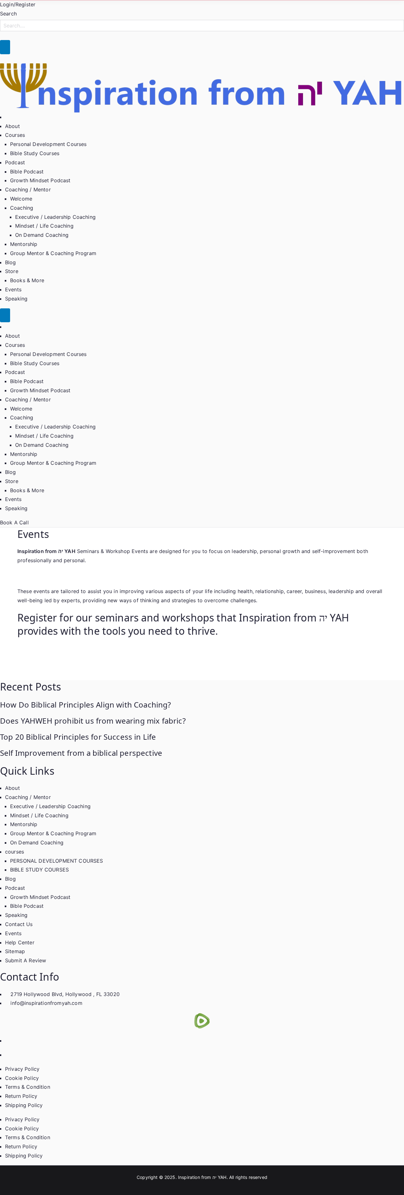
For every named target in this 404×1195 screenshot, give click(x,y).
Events (13, 289)
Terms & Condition (27, 1087)
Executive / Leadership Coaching (55, 217)
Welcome (21, 198)
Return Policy (21, 1096)
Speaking (16, 298)
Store (11, 271)
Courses (15, 135)
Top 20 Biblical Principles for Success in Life (78, 737)
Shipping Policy (24, 1105)
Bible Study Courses (34, 153)
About (12, 126)
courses (14, 851)
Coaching (21, 208)
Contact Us (19, 924)
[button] (27, 135)
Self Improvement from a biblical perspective (81, 753)
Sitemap (15, 951)
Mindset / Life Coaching (44, 226)
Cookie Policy (22, 1078)
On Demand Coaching (41, 235)
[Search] (5, 47)
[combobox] (202, 25)
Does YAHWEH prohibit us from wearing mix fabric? (93, 720)
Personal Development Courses (48, 144)
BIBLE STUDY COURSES (39, 869)
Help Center (19, 942)
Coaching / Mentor (28, 189)
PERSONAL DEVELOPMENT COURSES (56, 861)
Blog (10, 262)
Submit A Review (25, 960)
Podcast (15, 162)
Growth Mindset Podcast (40, 180)
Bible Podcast (27, 171)
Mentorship (24, 244)
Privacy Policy (22, 1069)
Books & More (27, 280)
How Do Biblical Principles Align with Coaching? (85, 704)
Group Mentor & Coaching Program (53, 253)
